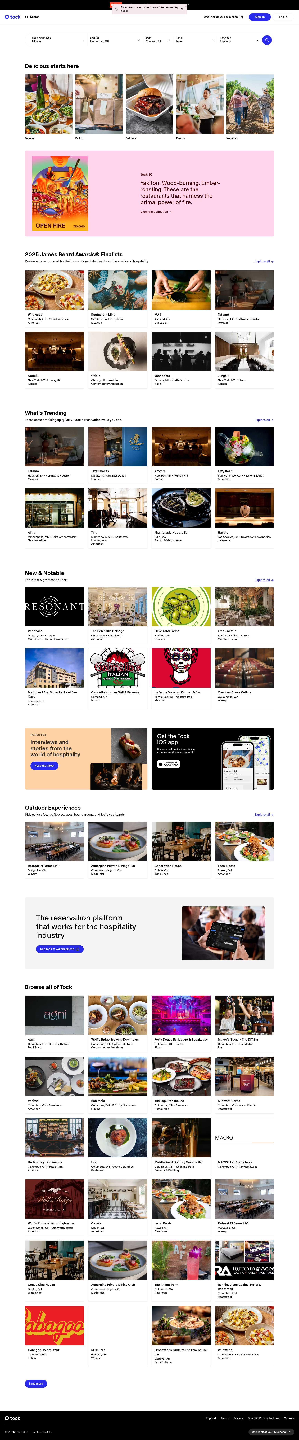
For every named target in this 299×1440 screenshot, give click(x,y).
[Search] (267, 40)
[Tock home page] (12, 17)
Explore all (262, 261)
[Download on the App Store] (182, 764)
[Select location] (139, 40)
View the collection (154, 211)
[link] (54, 299)
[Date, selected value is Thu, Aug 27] (169, 40)
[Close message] (182, 9)
